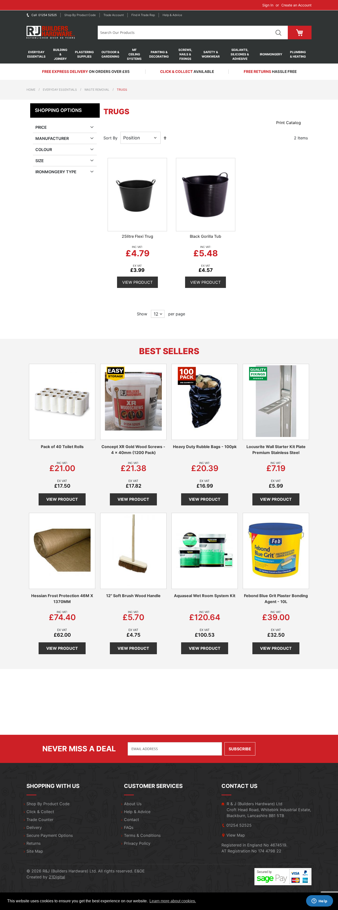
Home (30, 89)
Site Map (34, 851)
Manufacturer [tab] (52, 138)
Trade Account (113, 15)
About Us (133, 803)
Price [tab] (41, 127)
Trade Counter (39, 819)
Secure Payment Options (49, 835)
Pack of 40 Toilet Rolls (62, 446)
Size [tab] (39, 160)
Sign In (267, 5)
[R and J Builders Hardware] (51, 32)
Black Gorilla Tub (205, 236)
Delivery (34, 827)
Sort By (110, 137)
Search (278, 32)
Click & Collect (40, 811)
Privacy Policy (137, 843)
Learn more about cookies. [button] (172, 901)
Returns (33, 843)
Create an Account (296, 5)
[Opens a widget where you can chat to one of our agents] (319, 901)
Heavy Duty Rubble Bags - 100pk (205, 446)
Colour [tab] (43, 149)
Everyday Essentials (60, 89)
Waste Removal (96, 89)
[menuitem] (38, 54)
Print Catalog (288, 122)
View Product (137, 282)
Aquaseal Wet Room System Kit (204, 595)
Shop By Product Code (48, 803)
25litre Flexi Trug (137, 236)
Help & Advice (172, 15)
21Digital (57, 876)
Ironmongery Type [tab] (55, 171)
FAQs (128, 827)
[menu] (169, 54)
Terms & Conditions (142, 835)
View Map (235, 835)
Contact (131, 819)
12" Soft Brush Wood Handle (133, 595)
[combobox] (183, 32)
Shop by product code (80, 15)
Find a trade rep (143, 15)
